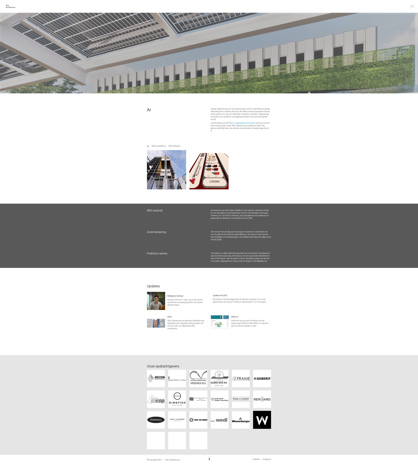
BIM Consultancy (159, 146)
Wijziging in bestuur (175, 295)
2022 (169, 316)
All (148, 146)
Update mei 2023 (220, 295)
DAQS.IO (234, 316)
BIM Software (174, 146)
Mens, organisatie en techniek (241, 123)
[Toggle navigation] (412, 6)
